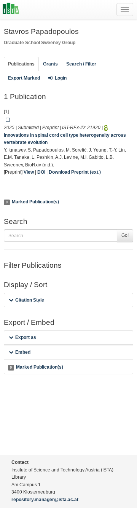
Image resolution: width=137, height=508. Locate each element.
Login (61, 78)
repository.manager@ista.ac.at (44, 499)
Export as (25, 337)
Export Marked (24, 78)
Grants (50, 64)
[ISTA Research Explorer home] (11, 9)
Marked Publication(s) (32, 201)
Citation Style (29, 300)
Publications (21, 64)
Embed (22, 352)
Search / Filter (81, 64)
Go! (125, 235)
